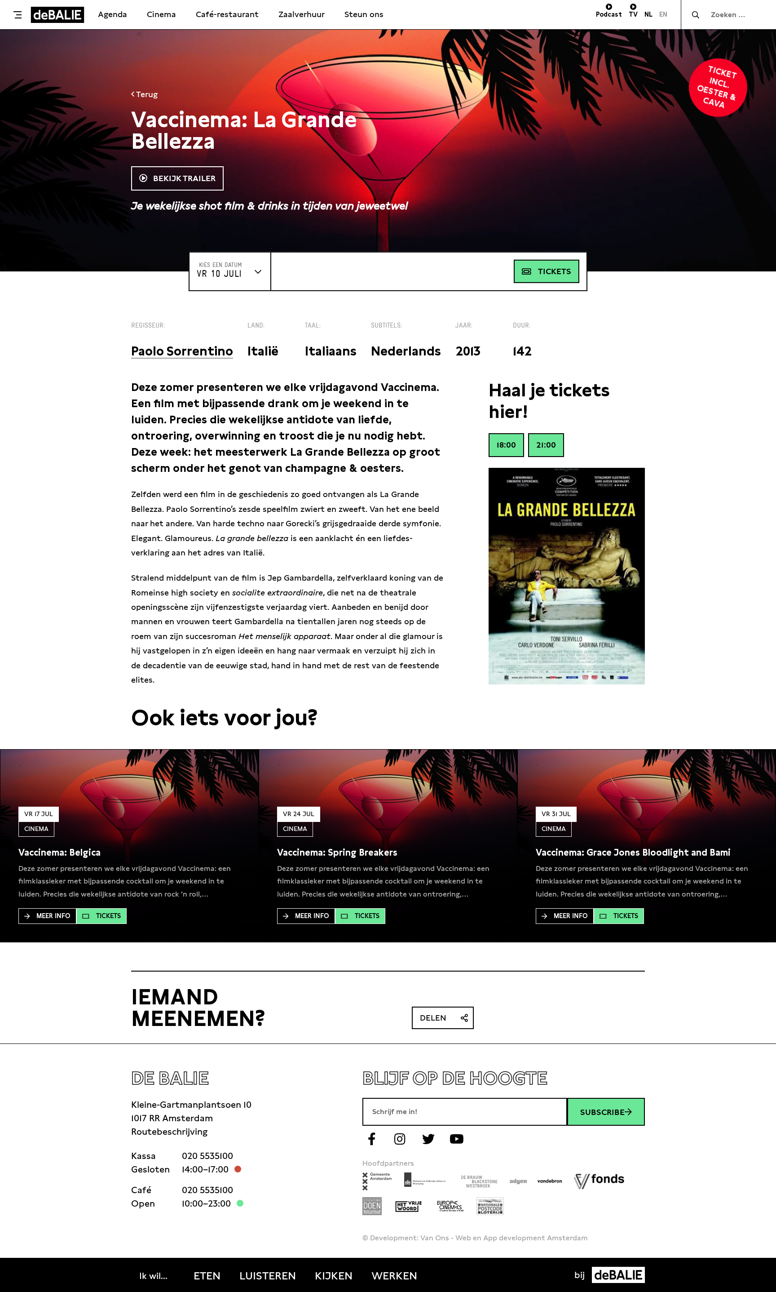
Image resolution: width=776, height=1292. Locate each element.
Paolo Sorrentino (182, 351)
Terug (146, 94)
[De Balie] (57, 15)
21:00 (546, 444)
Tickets (554, 271)
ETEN (207, 1275)
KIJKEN (334, 1275)
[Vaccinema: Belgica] (59, 852)
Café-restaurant (227, 14)
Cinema (161, 14)
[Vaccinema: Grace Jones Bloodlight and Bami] (633, 852)
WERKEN (394, 1275)
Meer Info (53, 915)
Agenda (112, 14)
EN (663, 14)
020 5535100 (207, 1155)
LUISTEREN (267, 1275)
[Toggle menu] (17, 14)
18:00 (506, 444)
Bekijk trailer (183, 178)
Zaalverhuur (301, 14)
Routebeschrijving (169, 1131)
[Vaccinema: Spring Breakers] (337, 852)
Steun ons (364, 14)
